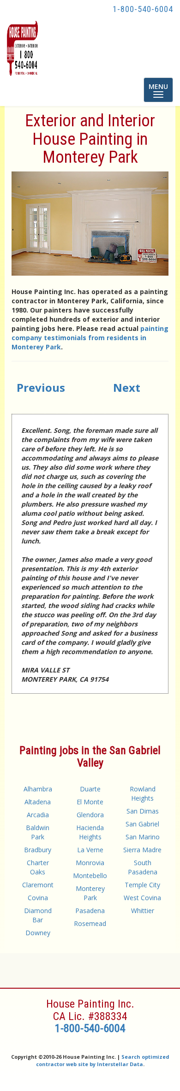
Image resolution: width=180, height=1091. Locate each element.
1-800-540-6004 (143, 9)
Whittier (142, 910)
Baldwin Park (37, 832)
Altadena (37, 801)
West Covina (142, 897)
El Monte (90, 801)
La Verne (90, 849)
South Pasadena (142, 867)
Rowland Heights (143, 793)
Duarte (90, 788)
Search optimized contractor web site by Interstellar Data (102, 1060)
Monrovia (90, 862)
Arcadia (38, 814)
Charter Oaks (38, 867)
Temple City (142, 884)
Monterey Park (90, 893)
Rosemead (90, 923)
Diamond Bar (38, 915)
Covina (38, 897)
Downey (37, 932)
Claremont (38, 884)
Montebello (90, 875)
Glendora (90, 814)
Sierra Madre (142, 849)
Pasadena (90, 910)
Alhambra (38, 788)
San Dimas (142, 811)
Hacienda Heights (90, 832)
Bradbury (37, 849)
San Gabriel (142, 824)
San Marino (143, 836)
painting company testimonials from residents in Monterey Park (90, 337)
